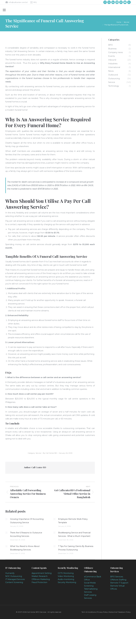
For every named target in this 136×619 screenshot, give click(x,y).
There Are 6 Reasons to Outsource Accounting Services (26, 534)
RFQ (35, 2)
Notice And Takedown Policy (120, 612)
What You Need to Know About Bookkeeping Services (25, 548)
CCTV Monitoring (66, 573)
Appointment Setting (42, 573)
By (50, 453)
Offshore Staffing (118, 579)
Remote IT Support (119, 583)
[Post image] (6, 519)
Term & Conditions (89, 612)
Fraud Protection (39, 582)
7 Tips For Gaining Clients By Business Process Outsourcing (75, 548)
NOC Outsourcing (13, 576)
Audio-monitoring (66, 579)
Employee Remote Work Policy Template (73, 521)
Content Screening (14, 582)
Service (38, 453)
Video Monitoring (66, 576)
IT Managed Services (15, 579)
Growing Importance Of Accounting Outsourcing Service (27, 521)
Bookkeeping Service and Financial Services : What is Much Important (74, 534)
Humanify (9, 573)
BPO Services (116, 576)
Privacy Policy (102, 612)
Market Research (40, 576)
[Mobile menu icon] (4, 10)
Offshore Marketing (41, 579)
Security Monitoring (67, 582)
